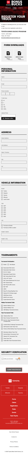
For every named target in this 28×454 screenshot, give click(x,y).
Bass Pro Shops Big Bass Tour (11, 291)
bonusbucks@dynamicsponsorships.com (10, 37)
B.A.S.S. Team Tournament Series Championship (11, 321)
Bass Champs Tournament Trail (11, 318)
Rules (14, 409)
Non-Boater (12, 264)
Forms (14, 7)
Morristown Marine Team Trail (10, 332)
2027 (5, 205)
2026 (5, 208)
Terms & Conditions (14, 446)
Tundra (5, 191)
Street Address (5, 138)
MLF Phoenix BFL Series (9, 284)
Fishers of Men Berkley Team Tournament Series (15, 328)
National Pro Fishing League (10, 293)
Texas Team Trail (7, 338)
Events (21, 7)
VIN (2, 220)
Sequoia (5, 193)
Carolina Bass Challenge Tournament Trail (13, 324)
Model (2, 188)
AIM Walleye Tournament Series (11, 309)
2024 (5, 212)
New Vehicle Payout (14, 432)
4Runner (6, 197)
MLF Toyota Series (8, 282)
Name (2, 77)
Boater (5, 264)
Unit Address (4, 145)
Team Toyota (14, 415)
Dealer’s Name (5, 231)
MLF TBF (6, 286)
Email (2, 84)
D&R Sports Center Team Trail (11, 326)
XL (4, 104)
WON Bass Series (8, 295)
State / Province (5, 152)
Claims (14, 402)
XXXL (5, 109)
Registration (14, 406)
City (2, 159)
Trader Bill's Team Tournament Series (12, 340)
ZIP (2, 166)
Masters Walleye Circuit (9, 305)
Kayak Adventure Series (9, 299)
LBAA (5, 289)
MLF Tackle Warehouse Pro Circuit (12, 280)
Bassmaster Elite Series (9, 267)
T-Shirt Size (4, 98)
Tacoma (5, 195)
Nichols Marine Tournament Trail (11, 334)
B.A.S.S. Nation (7, 272)
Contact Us (14, 436)
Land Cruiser (7, 199)
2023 (5, 214)
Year (2, 203)
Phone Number (5, 91)
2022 (5, 216)
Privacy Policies (14, 441)
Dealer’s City (4, 238)
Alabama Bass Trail (8, 315)
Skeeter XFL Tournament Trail (10, 336)
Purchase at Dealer (8, 225)
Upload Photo (4, 113)
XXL (5, 106)
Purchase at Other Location (10, 227)
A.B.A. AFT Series (8, 278)
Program (8, 7)
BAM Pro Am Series (8, 297)
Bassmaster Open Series (9, 270)
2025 (5, 210)
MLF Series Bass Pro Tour (10, 276)
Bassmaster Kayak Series (9, 274)
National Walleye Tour (9, 307)
